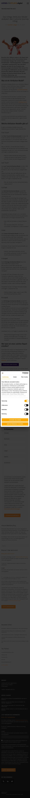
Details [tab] (15, 377)
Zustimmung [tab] (5, 377)
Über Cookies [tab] (24, 377)
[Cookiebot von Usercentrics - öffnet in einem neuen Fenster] (22, 373)
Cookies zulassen (15, 420)
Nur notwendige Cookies (15, 424)
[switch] (24, 405)
